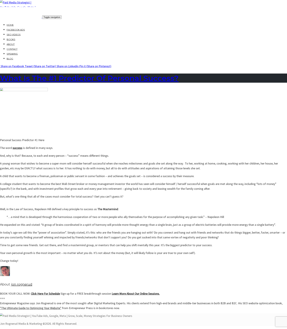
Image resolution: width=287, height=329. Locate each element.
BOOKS (11, 39)
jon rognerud (21, 284)
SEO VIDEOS (14, 34)
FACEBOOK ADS (16, 29)
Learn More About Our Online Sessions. (136, 293)
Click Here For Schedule (45, 293)
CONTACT (12, 49)
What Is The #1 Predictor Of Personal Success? (89, 78)
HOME (10, 25)
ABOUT (11, 44)
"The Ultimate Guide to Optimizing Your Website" (30, 308)
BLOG (10, 58)
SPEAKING (12, 53)
